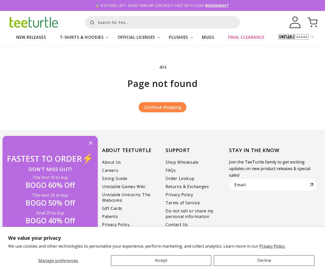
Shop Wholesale (182, 162)
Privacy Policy (115, 224)
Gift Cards (112, 208)
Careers (110, 170)
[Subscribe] (311, 184)
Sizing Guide (114, 178)
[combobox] (162, 22)
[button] (81, 40)
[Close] (91, 143)
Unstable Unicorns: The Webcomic (126, 197)
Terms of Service (183, 203)
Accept (161, 260)
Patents (110, 216)
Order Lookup (180, 178)
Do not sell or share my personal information (190, 213)
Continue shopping (162, 107)
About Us (111, 162)
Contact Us (177, 224)
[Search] (90, 21)
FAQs (171, 170)
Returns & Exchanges (187, 186)
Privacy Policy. (272, 246)
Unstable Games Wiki (123, 186)
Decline (264, 260)
